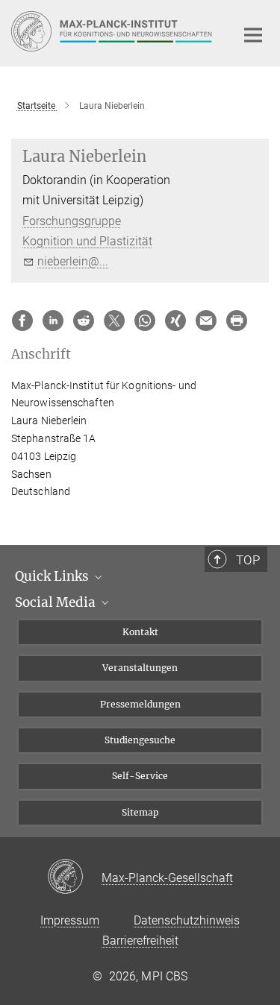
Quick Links (53, 576)
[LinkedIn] (53, 320)
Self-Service (140, 775)
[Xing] (175, 320)
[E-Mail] (206, 320)
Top (248, 559)
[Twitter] (114, 320)
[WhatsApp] (145, 320)
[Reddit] (83, 320)
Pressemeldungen (140, 704)
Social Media (57, 602)
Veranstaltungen (140, 667)
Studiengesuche (140, 740)
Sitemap (140, 812)
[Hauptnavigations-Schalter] (253, 35)
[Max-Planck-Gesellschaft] (74, 877)
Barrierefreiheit (140, 940)
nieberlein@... (72, 261)
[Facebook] (22, 320)
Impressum (69, 920)
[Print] (236, 320)
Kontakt (140, 631)
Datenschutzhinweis (187, 920)
